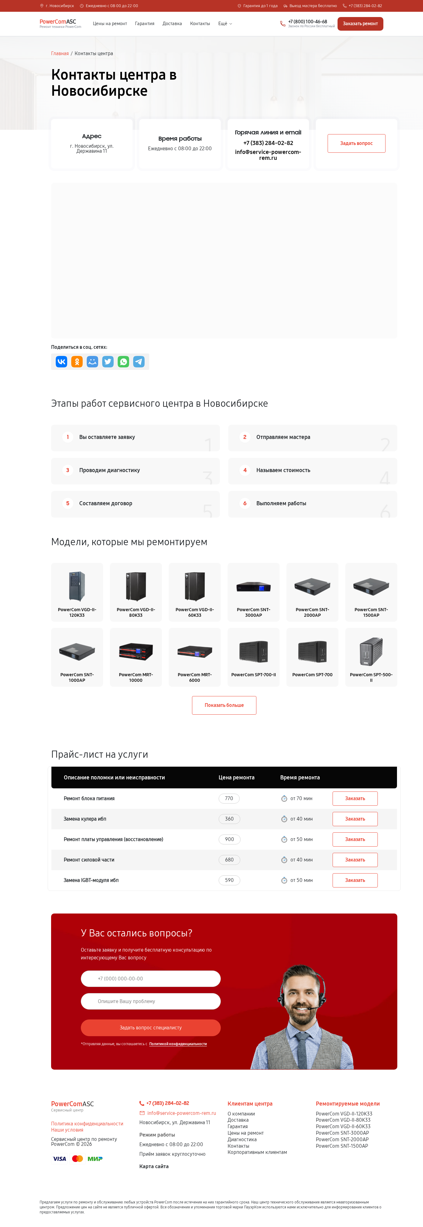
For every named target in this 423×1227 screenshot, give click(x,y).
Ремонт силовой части (89, 860)
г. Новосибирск (60, 6)
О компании (241, 1114)
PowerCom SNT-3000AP (342, 1133)
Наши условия (67, 1130)
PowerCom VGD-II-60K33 (343, 1126)
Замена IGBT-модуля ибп (91, 880)
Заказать (355, 798)
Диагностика (242, 1139)
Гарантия (145, 23)
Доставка (172, 23)
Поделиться (61, 361)
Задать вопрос (356, 143)
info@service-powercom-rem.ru (268, 154)
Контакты (200, 23)
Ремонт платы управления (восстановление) (113, 839)
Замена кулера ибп (85, 819)
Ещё (222, 23)
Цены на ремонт (110, 23)
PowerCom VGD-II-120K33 (344, 1114)
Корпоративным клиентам (257, 1152)
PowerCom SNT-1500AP (342, 1146)
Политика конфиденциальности (87, 1124)
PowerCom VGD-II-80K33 (343, 1120)
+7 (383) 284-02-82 (365, 6)
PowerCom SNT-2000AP (342, 1139)
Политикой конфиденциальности (178, 1044)
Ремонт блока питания (89, 798)
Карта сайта (154, 1166)
